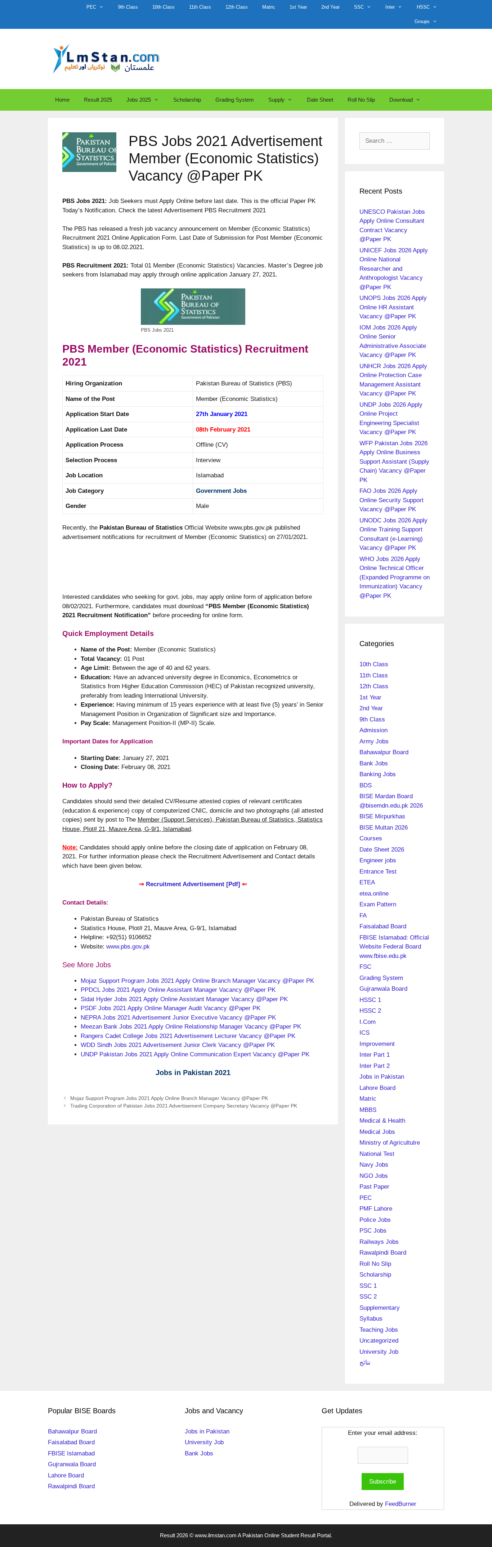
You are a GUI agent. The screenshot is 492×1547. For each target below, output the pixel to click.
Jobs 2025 (138, 100)
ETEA (367, 882)
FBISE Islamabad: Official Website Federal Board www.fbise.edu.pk (394, 946)
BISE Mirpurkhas (382, 816)
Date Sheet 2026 (381, 849)
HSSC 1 (370, 999)
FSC (365, 966)
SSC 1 (368, 1285)
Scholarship (187, 100)
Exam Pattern (377, 904)
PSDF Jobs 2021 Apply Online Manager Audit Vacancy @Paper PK (170, 1008)
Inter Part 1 (374, 1054)
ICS (364, 1032)
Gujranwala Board (383, 988)
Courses (370, 838)
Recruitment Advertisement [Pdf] (193, 884)
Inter (390, 7)
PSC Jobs (372, 1230)
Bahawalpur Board (383, 752)
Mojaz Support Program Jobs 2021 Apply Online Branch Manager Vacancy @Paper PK (197, 980)
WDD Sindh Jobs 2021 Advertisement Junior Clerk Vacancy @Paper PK (178, 1045)
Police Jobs (375, 1219)
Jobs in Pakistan (381, 1076)
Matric (268, 7)
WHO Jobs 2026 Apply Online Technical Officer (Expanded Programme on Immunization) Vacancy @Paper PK (394, 577)
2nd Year (330, 7)
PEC (91, 7)
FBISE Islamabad (71, 1453)
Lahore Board (377, 1087)
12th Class (236, 7)
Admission (373, 730)
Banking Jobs (377, 774)
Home (62, 100)
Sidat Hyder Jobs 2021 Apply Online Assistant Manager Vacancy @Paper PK (184, 999)
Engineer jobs (377, 860)
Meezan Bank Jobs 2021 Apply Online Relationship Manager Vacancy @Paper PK (191, 1026)
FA (363, 915)
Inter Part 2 (374, 1065)
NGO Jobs (373, 1175)
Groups (422, 21)
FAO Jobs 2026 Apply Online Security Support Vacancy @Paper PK (391, 500)
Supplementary (379, 1307)
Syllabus (371, 1318)
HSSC (423, 7)
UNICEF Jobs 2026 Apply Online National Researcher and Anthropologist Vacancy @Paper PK (393, 269)
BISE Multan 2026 (383, 827)
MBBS (367, 1109)
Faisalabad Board (382, 926)
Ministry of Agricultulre (389, 1142)
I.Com (367, 1021)
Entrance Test (378, 871)
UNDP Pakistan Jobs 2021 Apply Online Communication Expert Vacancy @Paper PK (195, 1054)
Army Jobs (374, 741)
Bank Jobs (373, 763)
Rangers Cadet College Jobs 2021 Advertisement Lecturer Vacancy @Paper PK (188, 1036)
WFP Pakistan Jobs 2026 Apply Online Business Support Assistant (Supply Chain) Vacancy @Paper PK (394, 461)
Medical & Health (382, 1120)
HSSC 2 (370, 1010)
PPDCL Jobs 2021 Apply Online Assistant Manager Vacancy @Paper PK (178, 989)
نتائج (365, 1362)
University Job (378, 1351)
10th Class (163, 7)
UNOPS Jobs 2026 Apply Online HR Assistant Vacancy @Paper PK (393, 307)
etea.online (374, 893)
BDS (365, 785)
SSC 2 (368, 1296)
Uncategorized (378, 1340)
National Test (376, 1153)
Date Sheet (320, 100)
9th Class (128, 7)
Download (401, 100)
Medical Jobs (377, 1131)
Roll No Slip (361, 100)
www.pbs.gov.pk (128, 946)
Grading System (234, 100)
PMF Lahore (375, 1208)
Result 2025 (98, 100)
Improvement (377, 1043)
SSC (359, 7)
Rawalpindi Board (382, 1252)
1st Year (298, 7)
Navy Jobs (373, 1164)
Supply (276, 100)
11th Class (200, 7)
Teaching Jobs (378, 1329)
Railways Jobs (379, 1241)
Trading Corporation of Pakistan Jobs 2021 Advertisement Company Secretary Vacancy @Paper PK (183, 1106)
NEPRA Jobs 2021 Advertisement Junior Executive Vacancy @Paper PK (178, 1017)
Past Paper (374, 1186)
